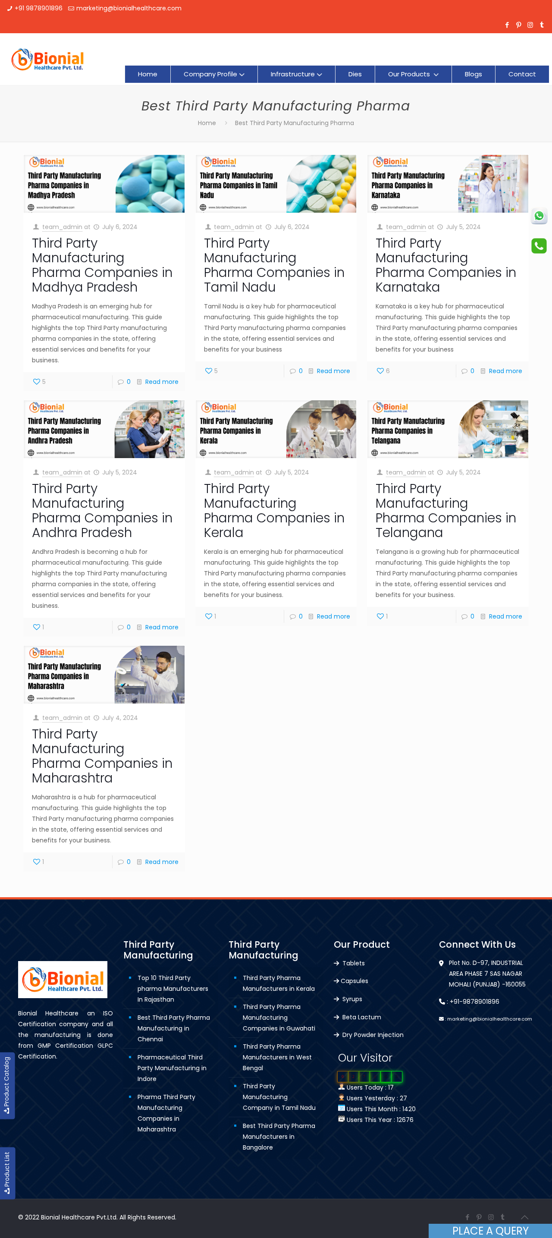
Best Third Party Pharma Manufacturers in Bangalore (279, 1137)
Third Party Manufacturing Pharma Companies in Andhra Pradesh (102, 510)
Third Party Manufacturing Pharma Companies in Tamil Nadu (274, 265)
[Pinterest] (518, 24)
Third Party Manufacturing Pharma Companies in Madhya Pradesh (102, 265)
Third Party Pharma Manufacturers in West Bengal (277, 1057)
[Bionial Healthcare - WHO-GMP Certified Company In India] (47, 59)
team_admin (62, 227)
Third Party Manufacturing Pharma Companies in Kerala (274, 510)
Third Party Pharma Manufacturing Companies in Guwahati (279, 1017)
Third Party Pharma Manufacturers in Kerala (279, 983)
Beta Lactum (361, 1017)
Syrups (351, 999)
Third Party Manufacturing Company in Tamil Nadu (279, 1097)
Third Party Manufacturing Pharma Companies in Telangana (446, 510)
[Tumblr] (541, 24)
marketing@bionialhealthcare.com (129, 8)
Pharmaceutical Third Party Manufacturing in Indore (172, 1068)
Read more (162, 381)
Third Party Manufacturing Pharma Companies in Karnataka (446, 265)
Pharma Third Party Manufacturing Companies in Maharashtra (166, 1113)
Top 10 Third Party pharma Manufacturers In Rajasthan (173, 989)
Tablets (353, 963)
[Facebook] (506, 24)
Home (207, 123)
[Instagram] (530, 24)
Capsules (354, 981)
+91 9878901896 (39, 8)
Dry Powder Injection (372, 1035)
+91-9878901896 (474, 1001)
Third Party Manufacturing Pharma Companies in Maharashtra (102, 756)
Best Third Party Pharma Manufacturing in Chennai (174, 1028)
